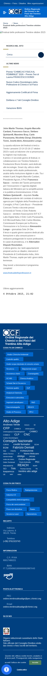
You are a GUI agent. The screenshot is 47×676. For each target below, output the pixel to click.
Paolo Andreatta (25, 462)
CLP (28, 388)
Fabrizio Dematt (23, 447)
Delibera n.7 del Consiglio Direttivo (22, 100)
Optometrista (32, 514)
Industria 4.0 (11, 495)
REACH (31, 407)
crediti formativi (21, 444)
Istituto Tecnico (8, 454)
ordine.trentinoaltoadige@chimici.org (20, 607)
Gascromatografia (13, 407)
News (15, 23)
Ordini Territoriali (9, 462)
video (19, 474)
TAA (13, 468)
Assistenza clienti (13, 374)
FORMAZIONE (26, 451)
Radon (32, 509)
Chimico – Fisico (10, 3)
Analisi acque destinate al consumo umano (22, 364)
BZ (35, 425)
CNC (27, 434)
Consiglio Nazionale (18, 441)
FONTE (13, 451)
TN (37, 469)
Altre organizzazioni (35, 3)
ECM (5, 447)
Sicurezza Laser (12, 514)
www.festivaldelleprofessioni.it (17, 273)
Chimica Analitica (26, 379)
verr (11, 474)
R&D (33, 403)
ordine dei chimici (8, 459)
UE (4, 474)
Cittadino (22, 3)
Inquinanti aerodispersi (14, 403)
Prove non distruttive (14, 509)
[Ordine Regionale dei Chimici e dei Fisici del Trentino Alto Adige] (15, 11)
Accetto (35, 662)
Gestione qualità (12, 388)
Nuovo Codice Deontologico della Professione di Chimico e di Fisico (22, 83)
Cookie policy (22, 669)
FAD (4, 451)
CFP (6, 428)
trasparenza (8, 471)
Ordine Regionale (26, 459)
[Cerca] (41, 55)
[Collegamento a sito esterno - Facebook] (4, 622)
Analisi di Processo (13, 412)
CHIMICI (33, 431)
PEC (37, 462)
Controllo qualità (12, 359)
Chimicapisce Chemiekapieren (14, 432)
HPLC (31, 412)
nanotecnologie (8, 456)
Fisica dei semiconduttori (15, 504)
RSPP (35, 466)
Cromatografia (33, 374)
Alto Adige (11, 421)
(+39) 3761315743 (11, 541)
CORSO (6, 444)
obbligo (21, 456)
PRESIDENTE (8, 466)
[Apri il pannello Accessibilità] (6, 669)
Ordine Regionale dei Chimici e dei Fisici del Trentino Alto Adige (20, 341)
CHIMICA (17, 429)
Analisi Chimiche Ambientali (17, 355)
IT (18, 454)
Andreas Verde (11, 424)
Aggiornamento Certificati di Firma (22, 92)
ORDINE (32, 456)
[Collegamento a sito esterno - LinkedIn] (9, 622)
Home (5, 23)
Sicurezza (10, 369)
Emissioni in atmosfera (15, 398)
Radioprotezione (31, 490)
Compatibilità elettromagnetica (17, 500)
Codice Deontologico (10, 438)
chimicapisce (29, 429)
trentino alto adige (28, 471)
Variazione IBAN (14, 108)
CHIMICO (6, 435)
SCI (4, 469)
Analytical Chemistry (14, 393)
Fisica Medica (11, 490)
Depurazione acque (29, 369)
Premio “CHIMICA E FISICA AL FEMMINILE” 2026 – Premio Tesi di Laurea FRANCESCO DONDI (22, 74)
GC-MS (9, 379)
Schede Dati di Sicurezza (16, 383)
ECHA (36, 444)
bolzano (26, 425)
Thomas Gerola (25, 469)
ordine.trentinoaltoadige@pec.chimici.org (22, 599)
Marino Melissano (31, 453)
